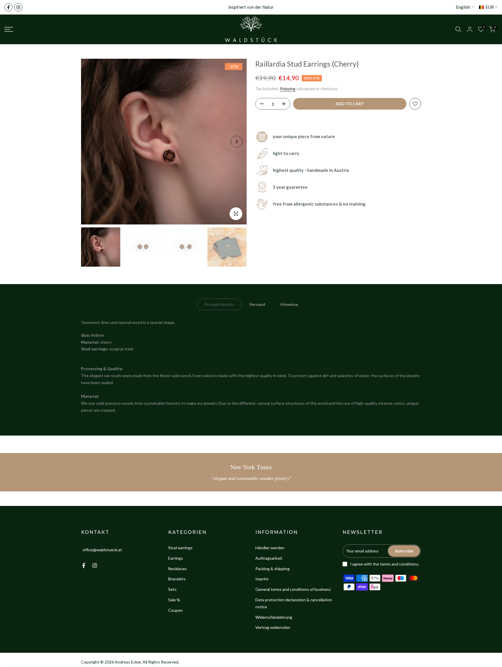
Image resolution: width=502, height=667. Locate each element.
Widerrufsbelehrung (273, 617)
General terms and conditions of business (293, 589)
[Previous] (91, 141)
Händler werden (269, 547)
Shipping (287, 88)
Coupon (175, 610)
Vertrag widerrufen (272, 627)
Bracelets (177, 578)
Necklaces (177, 568)
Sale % (174, 599)
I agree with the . (384, 563)
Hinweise (289, 304)
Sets (172, 589)
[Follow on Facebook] (8, 7)
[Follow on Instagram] (18, 7)
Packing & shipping (272, 568)
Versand (257, 304)
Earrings (175, 558)
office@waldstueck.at (102, 549)
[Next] (236, 141)
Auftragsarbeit (268, 558)
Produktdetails (219, 304)
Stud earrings (180, 547)
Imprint (262, 578)
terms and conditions (399, 563)
